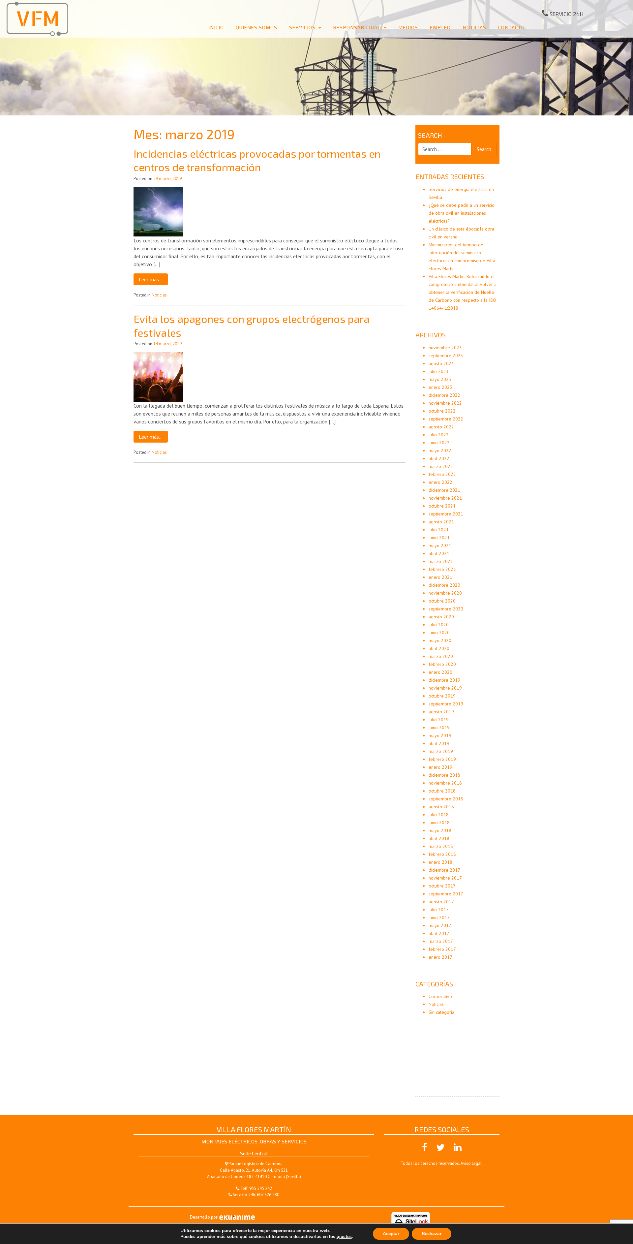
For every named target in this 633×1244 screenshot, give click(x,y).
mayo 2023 (440, 379)
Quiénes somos (256, 27)
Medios (408, 27)
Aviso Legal (471, 1163)
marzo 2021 (441, 561)
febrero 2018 (442, 854)
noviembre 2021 (445, 498)
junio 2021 (439, 538)
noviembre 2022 (445, 403)
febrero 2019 (442, 759)
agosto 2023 (441, 363)
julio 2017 (439, 910)
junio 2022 (439, 443)
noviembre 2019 (445, 688)
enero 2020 (440, 672)
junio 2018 (439, 822)
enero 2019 (440, 767)
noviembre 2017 (445, 878)
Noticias (474, 27)
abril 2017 (439, 933)
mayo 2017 (440, 925)
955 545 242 (260, 1188)
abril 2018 (439, 838)
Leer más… (151, 279)
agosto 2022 (441, 427)
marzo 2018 (441, 846)
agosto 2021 (441, 522)
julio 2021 (439, 530)
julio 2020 (439, 625)
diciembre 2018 (444, 775)
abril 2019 (439, 743)
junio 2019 (439, 728)
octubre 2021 (442, 506)
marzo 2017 (441, 941)
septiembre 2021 (446, 514)
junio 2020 (439, 633)
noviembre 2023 (445, 348)
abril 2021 (439, 553)
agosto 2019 (441, 712)
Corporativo (440, 996)
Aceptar (391, 1233)
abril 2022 (439, 458)
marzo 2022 (441, 466)
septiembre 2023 (446, 355)
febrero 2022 (442, 474)
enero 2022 (440, 482)
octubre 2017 (442, 886)
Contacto (511, 27)
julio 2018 (439, 815)
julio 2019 (439, 720)
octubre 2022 (442, 411)
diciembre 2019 (444, 680)
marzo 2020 (441, 656)
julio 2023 (439, 371)
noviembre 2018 (445, 783)
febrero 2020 (442, 664)
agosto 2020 (441, 617)
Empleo (440, 27)
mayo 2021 (440, 545)
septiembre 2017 (446, 894)
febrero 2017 (442, 949)
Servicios (303, 27)
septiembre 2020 (446, 609)
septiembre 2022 (446, 419)
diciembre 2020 (444, 585)
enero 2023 (440, 387)
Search (430, 135)
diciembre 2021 (444, 490)
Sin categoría (441, 1012)
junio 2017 (439, 917)
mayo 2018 (440, 830)
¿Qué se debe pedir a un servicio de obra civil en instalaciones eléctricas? (462, 213)
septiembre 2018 (446, 799)
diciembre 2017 (444, 870)
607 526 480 (268, 1194)
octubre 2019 (442, 696)
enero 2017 (440, 957)
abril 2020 (439, 648)
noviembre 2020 (445, 593)
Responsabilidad (357, 27)
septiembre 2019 (446, 704)
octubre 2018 (442, 791)
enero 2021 (440, 577)
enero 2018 (440, 862)
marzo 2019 (441, 751)
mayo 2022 (440, 450)
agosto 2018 (441, 807)
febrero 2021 (442, 569)
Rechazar (431, 1233)
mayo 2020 (440, 640)
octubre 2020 (442, 601)
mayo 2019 (440, 735)
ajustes (344, 1237)
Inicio (216, 27)
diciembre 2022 (444, 395)
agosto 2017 (441, 902)
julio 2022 (439, 435)
